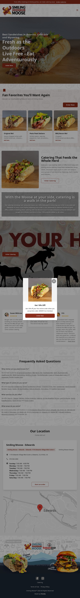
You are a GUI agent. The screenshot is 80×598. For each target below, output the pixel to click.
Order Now (40, 316)
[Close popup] (54, 281)
